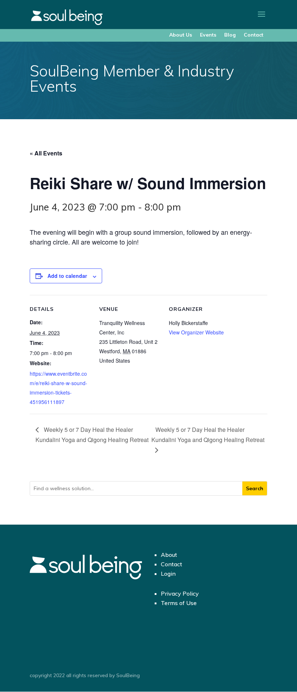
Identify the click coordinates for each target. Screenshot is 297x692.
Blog (230, 35)
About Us (180, 35)
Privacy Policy (180, 593)
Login (168, 573)
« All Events (46, 153)
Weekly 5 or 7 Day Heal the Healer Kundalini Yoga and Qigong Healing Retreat (91, 434)
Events (208, 35)
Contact (253, 35)
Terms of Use (179, 602)
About (169, 554)
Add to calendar (67, 275)
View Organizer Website (196, 332)
